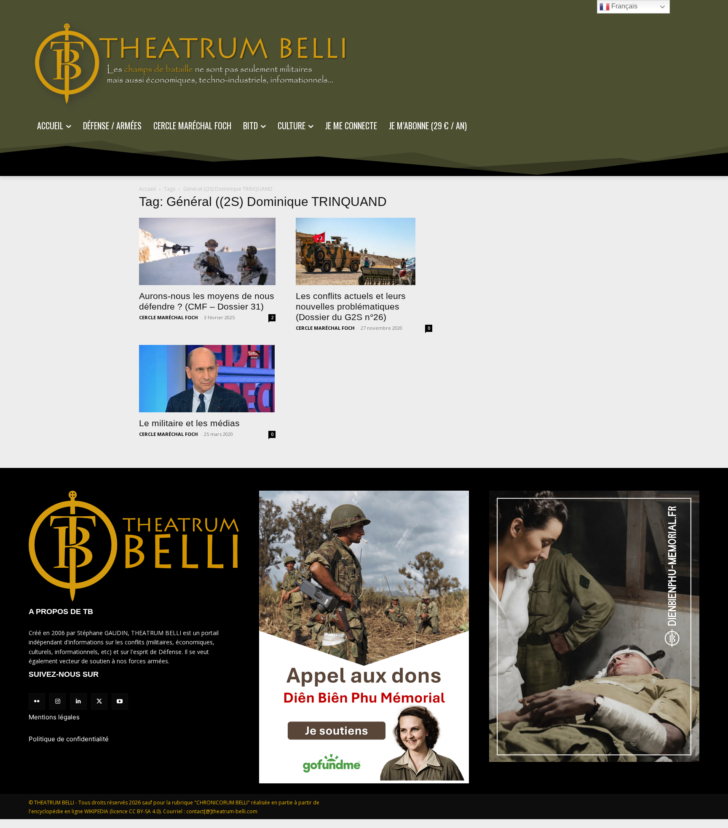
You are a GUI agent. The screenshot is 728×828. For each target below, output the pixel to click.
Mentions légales (54, 717)
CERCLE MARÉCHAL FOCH (168, 317)
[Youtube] (120, 701)
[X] (99, 701)
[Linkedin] (78, 701)
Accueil (147, 188)
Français (623, 6)
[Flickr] (37, 701)
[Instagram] (57, 701)
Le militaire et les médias (189, 423)
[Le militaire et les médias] (207, 378)
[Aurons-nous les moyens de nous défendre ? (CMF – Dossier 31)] (207, 251)
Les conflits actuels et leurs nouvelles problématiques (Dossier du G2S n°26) (351, 306)
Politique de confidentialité (69, 739)
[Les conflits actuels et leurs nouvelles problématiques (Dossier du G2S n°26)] (364, 251)
